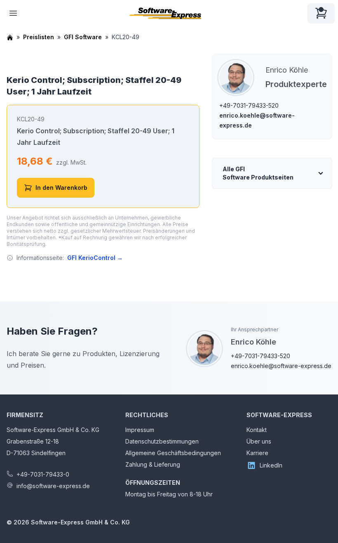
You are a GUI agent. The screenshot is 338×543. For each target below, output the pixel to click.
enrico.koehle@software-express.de (281, 365)
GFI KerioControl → (95, 257)
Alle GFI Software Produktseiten (258, 173)
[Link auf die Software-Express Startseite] (165, 13)
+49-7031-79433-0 (42, 474)
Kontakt (256, 429)
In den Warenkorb (61, 187)
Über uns (258, 441)
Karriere (257, 452)
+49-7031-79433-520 (249, 105)
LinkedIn (271, 465)
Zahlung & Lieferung (152, 464)
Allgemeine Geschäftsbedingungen (173, 452)
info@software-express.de (53, 485)
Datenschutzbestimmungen (162, 441)
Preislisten (38, 36)
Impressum (139, 429)
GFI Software (83, 36)
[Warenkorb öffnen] (321, 13)
